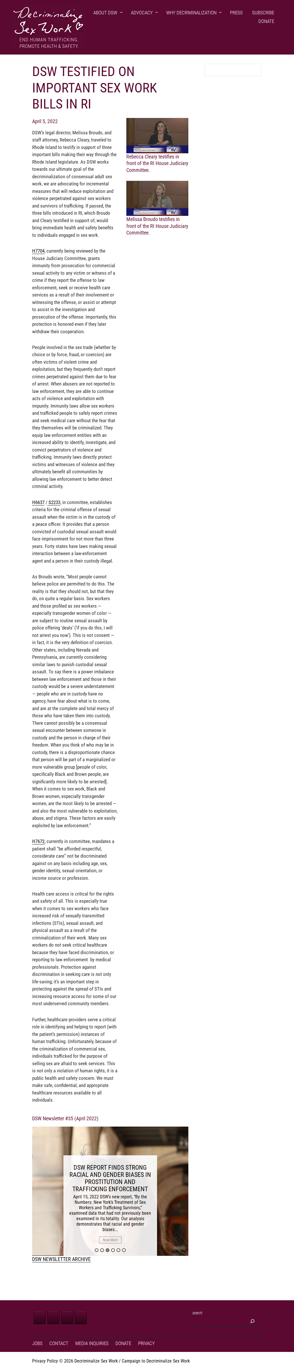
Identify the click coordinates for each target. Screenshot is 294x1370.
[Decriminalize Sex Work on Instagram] (67, 1317)
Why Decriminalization (191, 12)
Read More (110, 1240)
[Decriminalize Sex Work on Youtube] (81, 1317)
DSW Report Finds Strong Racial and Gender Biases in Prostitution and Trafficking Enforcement (110, 1178)
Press (236, 12)
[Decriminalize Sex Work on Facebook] (40, 1317)
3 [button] (107, 1250)
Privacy (146, 1343)
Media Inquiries (92, 1343)
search (197, 1313)
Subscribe (263, 12)
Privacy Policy (45, 1361)
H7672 (38, 841)
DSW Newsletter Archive (61, 1259)
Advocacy (142, 12)
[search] (252, 1321)
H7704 (38, 251)
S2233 (53, 502)
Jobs (37, 1343)
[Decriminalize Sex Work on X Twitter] (53, 1317)
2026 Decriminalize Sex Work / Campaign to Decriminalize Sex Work (127, 1361)
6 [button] (124, 1250)
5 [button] (118, 1250)
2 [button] (102, 1250)
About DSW (105, 12)
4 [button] (113, 1250)
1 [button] (96, 1250)
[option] (110, 1191)
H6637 (38, 502)
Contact (58, 1343)
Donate (266, 21)
